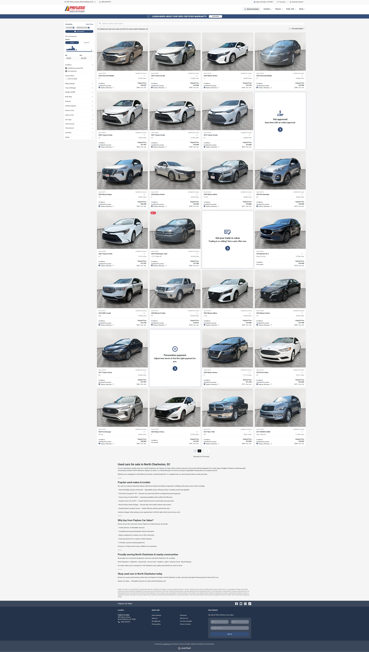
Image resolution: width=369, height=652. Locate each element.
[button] (81, 2)
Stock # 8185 (260, 73)
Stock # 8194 (207, 73)
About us (154, 618)
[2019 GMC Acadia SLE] (122, 289)
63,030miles (142, 434)
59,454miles (300, 197)
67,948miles (300, 256)
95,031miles (248, 434)
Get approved (156, 621)
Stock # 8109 (154, 429)
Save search (80, 31)
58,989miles (248, 197)
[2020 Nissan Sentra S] (227, 348)
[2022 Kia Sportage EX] (280, 170)
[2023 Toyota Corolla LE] (175, 52)
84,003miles (142, 375)
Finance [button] (278, 9)
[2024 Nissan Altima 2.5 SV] (227, 170)
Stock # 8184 (207, 192)
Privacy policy (156, 624)
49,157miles (300, 375)
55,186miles (195, 256)
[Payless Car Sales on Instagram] (244, 603)
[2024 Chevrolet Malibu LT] (122, 52)
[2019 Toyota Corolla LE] (227, 111)
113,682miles (194, 78)
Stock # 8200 (154, 73)
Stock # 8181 (154, 251)
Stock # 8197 (207, 370)
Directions (183, 615)
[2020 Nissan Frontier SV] (175, 289)
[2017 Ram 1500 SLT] (227, 408)
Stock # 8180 (260, 310)
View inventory (156, 615)
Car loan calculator (186, 621)
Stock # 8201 (102, 132)
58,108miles (300, 316)
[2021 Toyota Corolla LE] (175, 111)
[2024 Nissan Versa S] (175, 408)
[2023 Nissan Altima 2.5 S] (227, 289)
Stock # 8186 (102, 251)
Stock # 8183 (260, 429)
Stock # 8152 (260, 370)
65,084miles (300, 78)
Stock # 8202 (154, 132)
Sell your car (184, 618)
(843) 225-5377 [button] (106, 2)
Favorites (282, 2)
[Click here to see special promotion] (184, 16)
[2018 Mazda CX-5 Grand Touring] (280, 230)
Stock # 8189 (207, 132)
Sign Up (229, 634)
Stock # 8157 (207, 310)
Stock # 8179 (102, 192)
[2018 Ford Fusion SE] (280, 348)
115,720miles (194, 434)
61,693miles (142, 78)
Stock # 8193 (154, 192)
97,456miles (142, 316)
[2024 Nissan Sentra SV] (280, 289)
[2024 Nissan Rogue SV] (122, 170)
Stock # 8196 (102, 73)
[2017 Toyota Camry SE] (122, 348)
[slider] (65, 51)
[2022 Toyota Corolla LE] (122, 230)
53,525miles (195, 197)
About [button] (301, 9)
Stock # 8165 (260, 192)
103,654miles (194, 316)
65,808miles (248, 138)
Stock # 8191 (154, 310)
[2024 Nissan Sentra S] (227, 52)
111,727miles (247, 375)
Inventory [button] (267, 9)
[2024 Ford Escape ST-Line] (122, 408)
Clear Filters (89, 24)
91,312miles (142, 256)
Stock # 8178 (102, 429)
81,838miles (248, 316)
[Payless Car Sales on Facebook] (236, 603)
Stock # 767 (207, 429)
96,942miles (248, 78)
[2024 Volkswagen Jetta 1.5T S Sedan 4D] (175, 230)
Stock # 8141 (102, 310)
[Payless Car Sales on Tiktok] (249, 603)
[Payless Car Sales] (75, 9)
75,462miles (142, 138)
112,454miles (299, 434)
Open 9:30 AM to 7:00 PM (264, 2)
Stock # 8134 (260, 251)
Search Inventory (253, 9)
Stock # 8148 (102, 370)
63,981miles (142, 197)
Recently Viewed (297, 2)
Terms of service (185, 624)
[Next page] (207, 450)
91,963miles (195, 138)
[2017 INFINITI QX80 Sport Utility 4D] (280, 408)
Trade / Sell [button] (290, 9)
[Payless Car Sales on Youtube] (240, 603)
